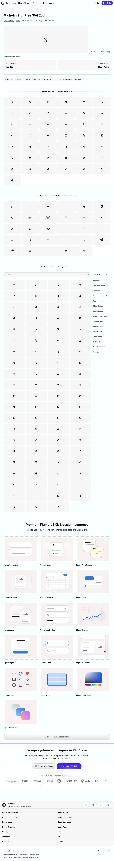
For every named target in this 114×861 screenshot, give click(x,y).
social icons (15, 57)
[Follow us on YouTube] (101, 805)
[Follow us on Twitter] (85, 805)
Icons (18, 21)
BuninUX (107, 851)
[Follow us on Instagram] (108, 805)
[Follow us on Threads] (93, 805)
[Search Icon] (47, 274)
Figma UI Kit (9, 21)
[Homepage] (3, 3)
